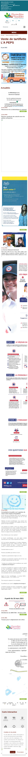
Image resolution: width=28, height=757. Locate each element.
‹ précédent (10, 702)
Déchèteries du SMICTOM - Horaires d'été (13, 612)
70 (12, 703)
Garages (14, 719)
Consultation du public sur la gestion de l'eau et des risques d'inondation (13, 512)
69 (10, 703)
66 (25, 702)
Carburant (22, 719)
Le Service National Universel (10, 250)
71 (15, 703)
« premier (4, 702)
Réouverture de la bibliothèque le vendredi (14, 109)
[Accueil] (14, 18)
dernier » (14, 705)
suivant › (22, 703)
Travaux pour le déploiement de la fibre (13, 619)
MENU (14, 32)
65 (22, 702)
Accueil (2, 35)
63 (17, 702)
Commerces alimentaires (5, 720)
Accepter (12, 752)
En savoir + (23, 111)
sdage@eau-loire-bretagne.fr (8, 564)
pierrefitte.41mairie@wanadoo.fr (7, 6)
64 (20, 702)
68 (7, 703)
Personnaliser (20, 752)
